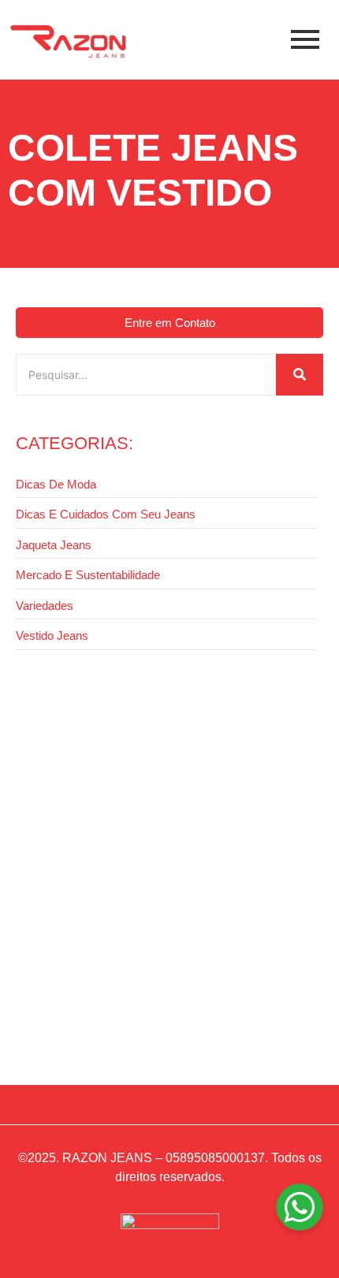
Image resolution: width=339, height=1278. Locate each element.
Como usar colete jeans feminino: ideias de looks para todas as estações (148, 1011)
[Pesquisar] (299, 375)
